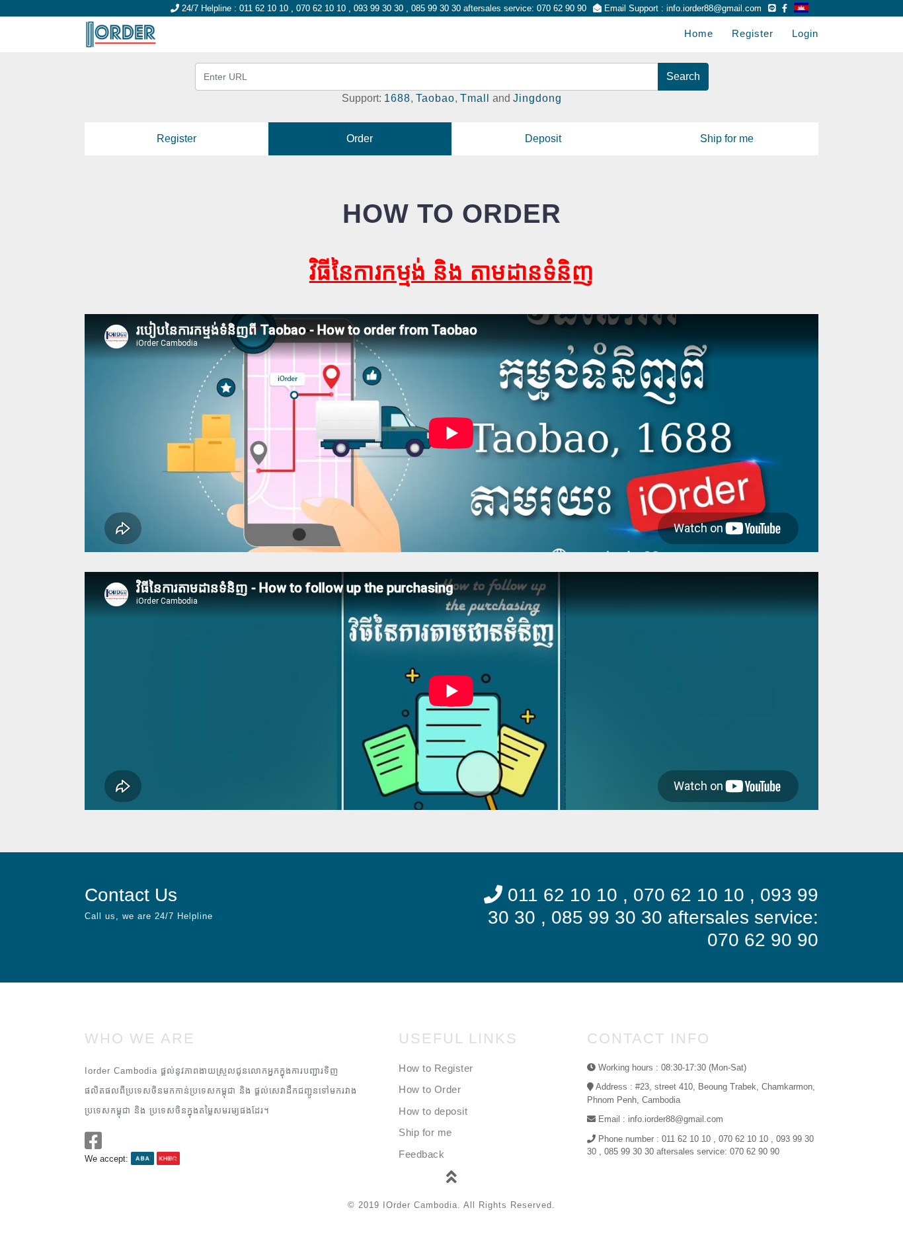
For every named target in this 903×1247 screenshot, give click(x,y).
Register (752, 33)
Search (683, 76)
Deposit (543, 138)
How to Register (436, 1068)
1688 (397, 98)
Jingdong (537, 98)
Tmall (475, 98)
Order (359, 138)
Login (805, 33)
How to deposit (433, 1111)
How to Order (430, 1089)
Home (698, 33)
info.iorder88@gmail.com (714, 8)
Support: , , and (452, 98)
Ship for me (727, 138)
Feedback (421, 1154)
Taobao (435, 98)
